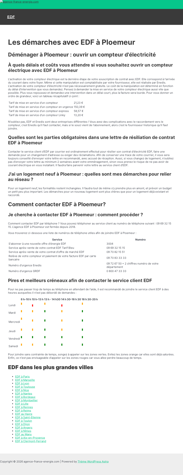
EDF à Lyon (22, 383)
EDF (11, 17)
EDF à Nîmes (23, 431)
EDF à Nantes (23, 393)
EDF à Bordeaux (25, 397)
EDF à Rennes (24, 407)
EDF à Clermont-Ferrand (30, 441)
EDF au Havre (23, 414)
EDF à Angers (23, 427)
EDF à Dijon (22, 424)
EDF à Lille (21, 403)
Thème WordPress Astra (93, 461)
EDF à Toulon (23, 420)
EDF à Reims (23, 410)
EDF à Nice (22, 390)
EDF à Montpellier (26, 400)
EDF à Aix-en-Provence (30, 437)
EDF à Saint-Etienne (28, 417)
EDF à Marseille (25, 380)
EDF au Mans (23, 434)
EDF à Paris (22, 376)
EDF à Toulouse (25, 386)
